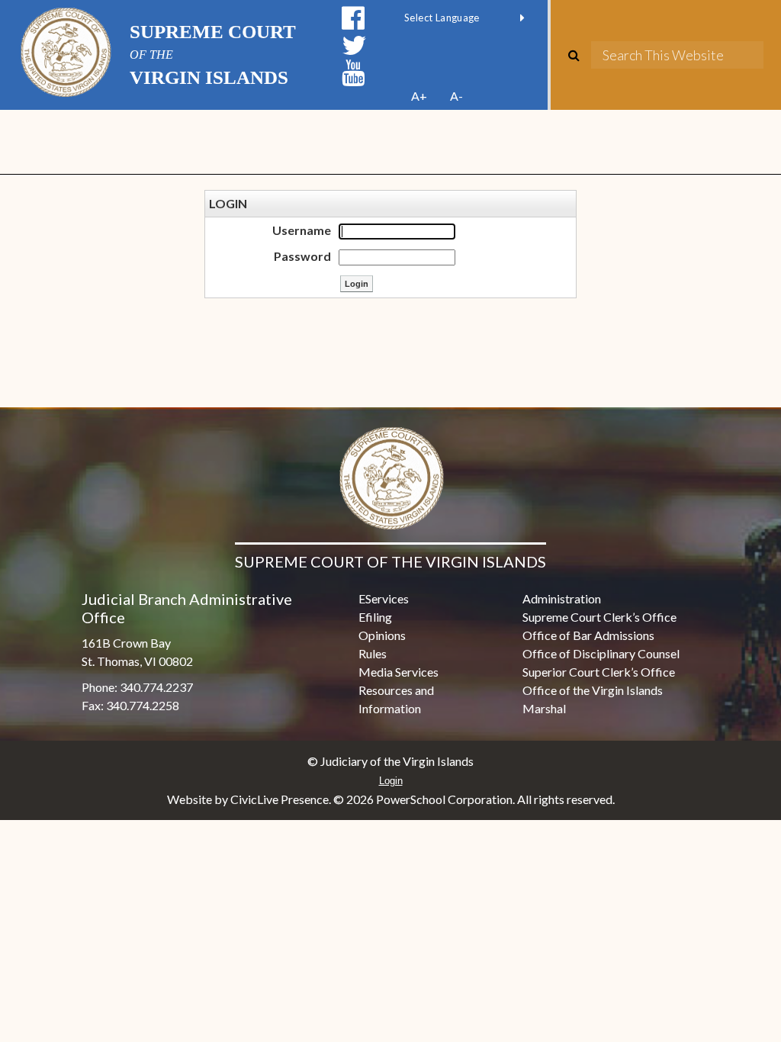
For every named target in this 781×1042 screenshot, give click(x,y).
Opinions (382, 635)
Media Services (398, 671)
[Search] (579, 55)
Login (391, 780)
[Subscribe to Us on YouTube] (353, 72)
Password (302, 256)
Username (301, 230)
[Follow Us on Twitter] (354, 45)
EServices (383, 598)
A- (456, 95)
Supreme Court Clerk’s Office (599, 616)
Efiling (375, 616)
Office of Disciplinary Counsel (601, 653)
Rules (372, 653)
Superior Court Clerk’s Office (598, 671)
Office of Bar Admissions (588, 635)
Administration (561, 598)
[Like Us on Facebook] (353, 18)
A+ (419, 95)
